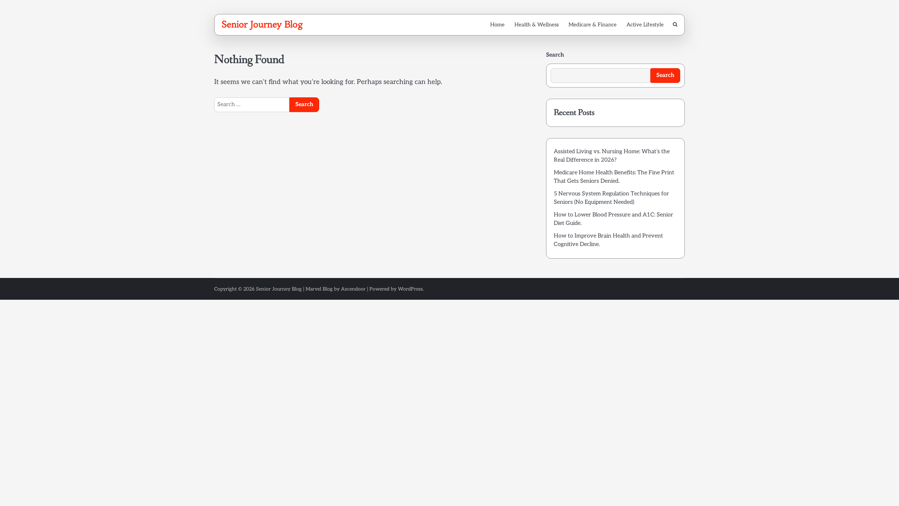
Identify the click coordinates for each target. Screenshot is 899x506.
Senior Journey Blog (262, 24)
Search (555, 55)
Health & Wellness (536, 24)
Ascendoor (353, 289)
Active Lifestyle (645, 24)
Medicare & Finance (593, 24)
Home (497, 24)
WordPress (410, 289)
